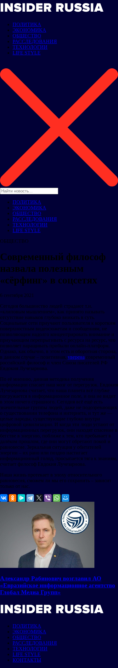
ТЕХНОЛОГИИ (30, 47)
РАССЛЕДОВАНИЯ (35, 41)
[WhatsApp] (56, 498)
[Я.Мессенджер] (21, 498)
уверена (76, 357)
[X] (39, 498)
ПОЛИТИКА (27, 24)
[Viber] (48, 498)
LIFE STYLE (27, 52)
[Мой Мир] (65, 498)
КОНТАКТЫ (27, 660)
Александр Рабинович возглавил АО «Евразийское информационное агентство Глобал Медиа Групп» (57, 585)
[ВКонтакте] (4, 498)
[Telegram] (30, 498)
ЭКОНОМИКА (29, 30)
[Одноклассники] (12, 498)
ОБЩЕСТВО (27, 35)
